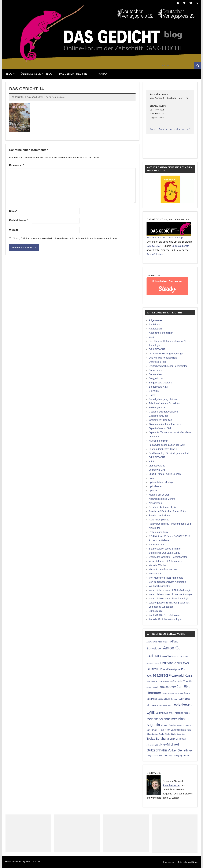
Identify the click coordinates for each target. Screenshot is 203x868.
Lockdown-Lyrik (157, 470)
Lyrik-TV (153, 490)
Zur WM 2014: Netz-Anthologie (165, 619)
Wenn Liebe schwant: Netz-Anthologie (169, 598)
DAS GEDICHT (155, 246)
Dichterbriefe (155, 370)
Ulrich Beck (175, 739)
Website (13, 230)
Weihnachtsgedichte (159, 586)
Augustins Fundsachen (161, 333)
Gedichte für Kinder (159, 416)
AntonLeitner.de (171, 785)
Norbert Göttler (153, 730)
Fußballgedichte (157, 407)
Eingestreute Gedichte (160, 382)
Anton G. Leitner (35, 97)
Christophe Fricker (180, 656)
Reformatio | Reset (159, 519)
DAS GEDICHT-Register (74, 74)
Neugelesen (155, 503)
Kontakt (103, 74)
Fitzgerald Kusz (180, 675)
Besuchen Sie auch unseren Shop (165, 237)
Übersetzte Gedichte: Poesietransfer (168, 557)
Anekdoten (154, 324)
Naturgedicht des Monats (162, 499)
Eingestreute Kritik (158, 387)
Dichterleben (155, 374)
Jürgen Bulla (164, 699)
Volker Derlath (178, 750)
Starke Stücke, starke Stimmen (165, 548)
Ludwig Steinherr (165, 712)
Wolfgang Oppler (181, 755)
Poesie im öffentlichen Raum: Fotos (167, 511)
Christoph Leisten (153, 664)
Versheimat (155, 573)
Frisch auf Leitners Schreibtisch (165, 403)
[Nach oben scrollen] (197, 862)
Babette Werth (166, 656)
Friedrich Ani (167, 681)
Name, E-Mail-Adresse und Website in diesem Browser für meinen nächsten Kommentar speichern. (65, 238)
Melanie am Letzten (159, 494)
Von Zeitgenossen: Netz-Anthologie (167, 582)
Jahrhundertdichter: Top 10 (163, 449)
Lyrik (151, 478)
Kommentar (16, 165)
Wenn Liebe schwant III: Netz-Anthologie (170, 594)
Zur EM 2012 (156, 611)
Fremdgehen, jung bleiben (163, 399)
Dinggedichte (156, 378)
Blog (8, 74)
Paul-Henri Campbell (170, 729)
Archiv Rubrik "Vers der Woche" (170, 129)
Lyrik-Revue (155, 486)
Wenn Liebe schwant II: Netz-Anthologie (170, 590)
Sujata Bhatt (181, 734)
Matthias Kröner (182, 713)
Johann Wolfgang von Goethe (172, 693)
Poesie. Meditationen (160, 515)
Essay (152, 395)
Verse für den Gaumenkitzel (163, 569)
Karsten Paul (176, 699)
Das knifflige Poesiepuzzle (163, 357)
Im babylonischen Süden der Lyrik (167, 445)
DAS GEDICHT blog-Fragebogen (166, 353)
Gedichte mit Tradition (160, 420)
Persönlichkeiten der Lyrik (162, 507)
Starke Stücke (170, 734)
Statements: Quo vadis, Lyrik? (164, 553)
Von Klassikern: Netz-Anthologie (166, 577)
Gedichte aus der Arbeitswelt (164, 411)
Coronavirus (171, 663)
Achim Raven (152, 642)
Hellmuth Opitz (166, 686)
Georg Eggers (152, 687)
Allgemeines (155, 320)
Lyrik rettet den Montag (161, 482)
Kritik (151, 461)
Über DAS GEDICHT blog (36, 74)
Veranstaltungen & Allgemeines (165, 561)
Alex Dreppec (164, 642)
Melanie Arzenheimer (162, 719)
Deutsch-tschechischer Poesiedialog (168, 366)
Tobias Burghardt (158, 738)
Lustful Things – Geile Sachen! (165, 474)
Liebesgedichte (157, 465)
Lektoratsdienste (180, 246)
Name (13, 211)
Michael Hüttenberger (169, 725)
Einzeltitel (154, 391)
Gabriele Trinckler (182, 681)
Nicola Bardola (185, 725)
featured (160, 675)
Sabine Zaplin (157, 734)
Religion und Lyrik (158, 532)
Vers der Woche (157, 565)
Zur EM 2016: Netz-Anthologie (165, 615)
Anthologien (155, 328)
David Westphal (170, 669)
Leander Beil (165, 705)
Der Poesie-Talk (157, 362)
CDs (151, 337)
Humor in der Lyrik (158, 440)
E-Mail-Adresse (18, 220)
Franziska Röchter (154, 681)
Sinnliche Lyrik (156, 544)
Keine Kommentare (55, 97)
